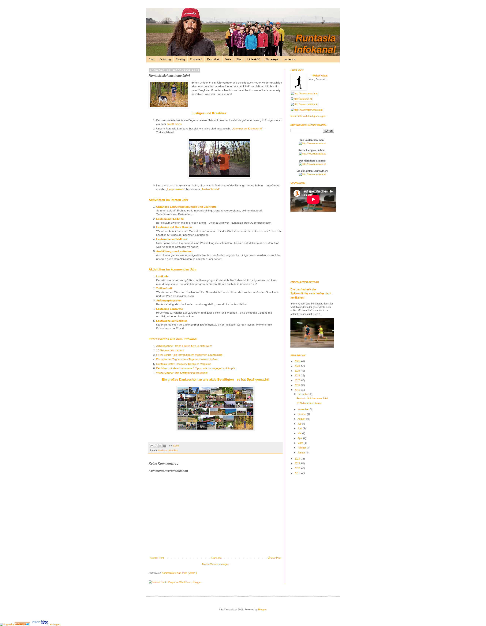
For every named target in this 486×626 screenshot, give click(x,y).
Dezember (303, 394)
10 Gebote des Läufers (170, 350)
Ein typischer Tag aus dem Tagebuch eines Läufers (187, 359)
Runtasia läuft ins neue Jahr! (312, 398)
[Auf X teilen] (160, 446)
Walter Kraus (319, 75)
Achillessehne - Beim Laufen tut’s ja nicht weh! (184, 345)
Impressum (290, 59)
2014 (297, 458)
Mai (299, 433)
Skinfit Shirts (174, 123)
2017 (297, 380)
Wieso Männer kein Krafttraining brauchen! (182, 372)
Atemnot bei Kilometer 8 (247, 128)
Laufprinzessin (176, 189)
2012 (297, 468)
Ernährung (165, 59)
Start (151, 59)
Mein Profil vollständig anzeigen (307, 116)
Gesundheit (213, 59)
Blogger (262, 609)
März (300, 443)
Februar (302, 447)
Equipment (196, 59)
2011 (297, 473)
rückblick (173, 450)
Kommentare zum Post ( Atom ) (179, 573)
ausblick (162, 450)
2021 (297, 361)
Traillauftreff (164, 288)
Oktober (302, 414)
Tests (228, 59)
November (303, 409)
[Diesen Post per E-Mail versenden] (152, 446)
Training (180, 59)
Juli (299, 423)
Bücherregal (272, 59)
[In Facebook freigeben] (164, 446)
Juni (300, 428)
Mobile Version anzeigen (215, 564)
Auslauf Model (210, 189)
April (300, 438)
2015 (297, 390)
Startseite (216, 558)
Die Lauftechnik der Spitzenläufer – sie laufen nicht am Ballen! (310, 293)
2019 (297, 370)
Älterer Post (274, 558)
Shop (239, 59)
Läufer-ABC (253, 59)
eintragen (55, 624)
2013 (297, 463)
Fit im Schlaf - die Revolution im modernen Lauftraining (189, 354)
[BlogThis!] (156, 446)
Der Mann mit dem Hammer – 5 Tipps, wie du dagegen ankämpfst (196, 368)
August (301, 418)
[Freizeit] (23, 624)
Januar (301, 452)
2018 (297, 375)
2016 (297, 385)
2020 (297, 366)
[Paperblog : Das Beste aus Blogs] (40, 624)
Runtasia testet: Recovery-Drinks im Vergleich (183, 363)
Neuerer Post (157, 558)
